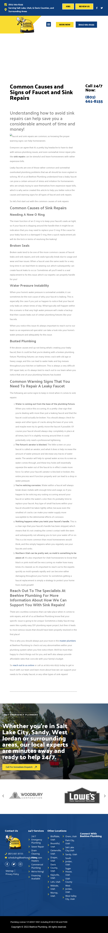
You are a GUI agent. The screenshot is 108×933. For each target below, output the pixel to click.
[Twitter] (102, 8)
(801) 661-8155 (86, 25)
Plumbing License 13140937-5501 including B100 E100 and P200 (38, 922)
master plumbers (67, 641)
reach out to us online (23, 665)
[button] (48, 24)
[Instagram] (20, 864)
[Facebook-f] (97, 8)
